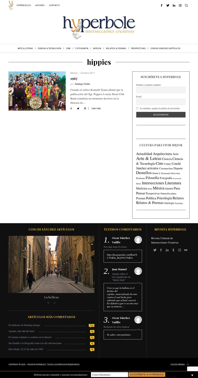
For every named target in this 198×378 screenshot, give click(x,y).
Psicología (164, 198)
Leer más (96, 108)
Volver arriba (177, 364)
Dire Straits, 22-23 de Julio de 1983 (26, 349)
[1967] (37, 91)
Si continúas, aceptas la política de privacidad (159, 108)
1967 (73, 78)
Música (73, 73)
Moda (150, 189)
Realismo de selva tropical (116, 326)
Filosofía (152, 177)
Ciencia (167, 159)
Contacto (54, 5)
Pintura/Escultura (168, 193)
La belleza (51, 297)
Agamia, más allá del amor (21, 331)
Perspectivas (153, 193)
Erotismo (140, 178)
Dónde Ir (156, 173)
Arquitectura (162, 153)
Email (138, 96)
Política (151, 198)
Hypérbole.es (24, 5)
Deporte (178, 168)
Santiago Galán (82, 83)
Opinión (169, 188)
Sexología (169, 203)
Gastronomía (177, 178)
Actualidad (144, 153)
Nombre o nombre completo (148, 84)
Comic (167, 163)
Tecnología (179, 203)
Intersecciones (153, 182)
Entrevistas (175, 173)
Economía (165, 173)
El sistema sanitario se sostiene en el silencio (30, 337)
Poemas (140, 198)
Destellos (144, 172)
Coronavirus (166, 168)
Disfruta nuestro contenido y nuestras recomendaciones (60, 374)
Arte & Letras (148, 158)
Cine (159, 163)
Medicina (141, 188)
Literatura (173, 183)
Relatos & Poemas (150, 202)
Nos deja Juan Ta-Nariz (115, 246)
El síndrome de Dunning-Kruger (24, 325)
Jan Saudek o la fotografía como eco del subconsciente (35, 343)
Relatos (178, 197)
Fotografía (166, 178)
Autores (39, 5)
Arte (176, 154)
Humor (138, 183)
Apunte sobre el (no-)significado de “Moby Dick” (121, 277)
